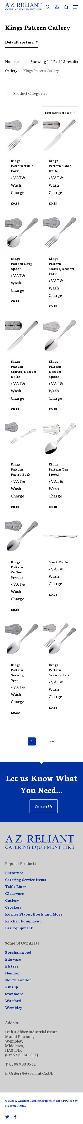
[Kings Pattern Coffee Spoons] (22, 536)
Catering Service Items (25, 879)
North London (18, 979)
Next (51, 741)
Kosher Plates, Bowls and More (33, 913)
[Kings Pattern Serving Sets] (60, 639)
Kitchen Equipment (23, 920)
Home (10, 61)
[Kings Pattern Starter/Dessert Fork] (60, 233)
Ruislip (11, 986)
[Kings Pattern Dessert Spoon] (60, 335)
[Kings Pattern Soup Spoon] (22, 233)
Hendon (12, 972)
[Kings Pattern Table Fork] (22, 135)
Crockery (13, 907)
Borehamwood (18, 952)
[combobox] (21, 42)
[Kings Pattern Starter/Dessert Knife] (22, 335)
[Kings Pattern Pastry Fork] (22, 438)
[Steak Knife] (60, 536)
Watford (13, 1000)
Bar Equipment (19, 927)
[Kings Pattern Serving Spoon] (22, 639)
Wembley (13, 1007)
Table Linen (16, 886)
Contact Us (44, 806)
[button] (75, 7)
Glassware (14, 893)
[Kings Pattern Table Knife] (60, 135)
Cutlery (11, 70)
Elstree (11, 965)
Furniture (14, 872)
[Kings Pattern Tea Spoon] (60, 438)
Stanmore (14, 993)
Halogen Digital (15, 1105)
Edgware (13, 959)
